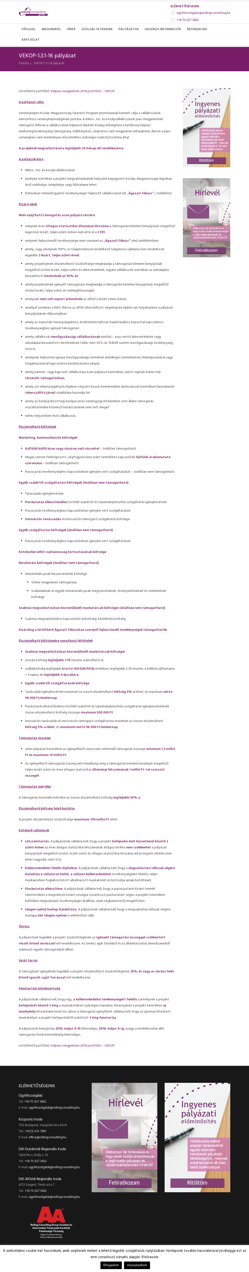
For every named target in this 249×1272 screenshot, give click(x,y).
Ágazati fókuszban (69, 630)
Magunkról (51, 29)
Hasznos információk (163, 29)
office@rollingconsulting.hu (47, 1137)
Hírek (71, 29)
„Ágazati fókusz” (117, 241)
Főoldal (29, 29)
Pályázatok (128, 29)
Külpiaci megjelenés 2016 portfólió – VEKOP (83, 91)
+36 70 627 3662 (188, 20)
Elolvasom (150, 1257)
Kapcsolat (31, 39)
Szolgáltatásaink (97, 29)
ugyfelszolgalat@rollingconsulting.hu (203, 13)
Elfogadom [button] (111, 1265)
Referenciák (197, 29)
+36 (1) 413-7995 (35, 1131)
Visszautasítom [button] (137, 1265)
